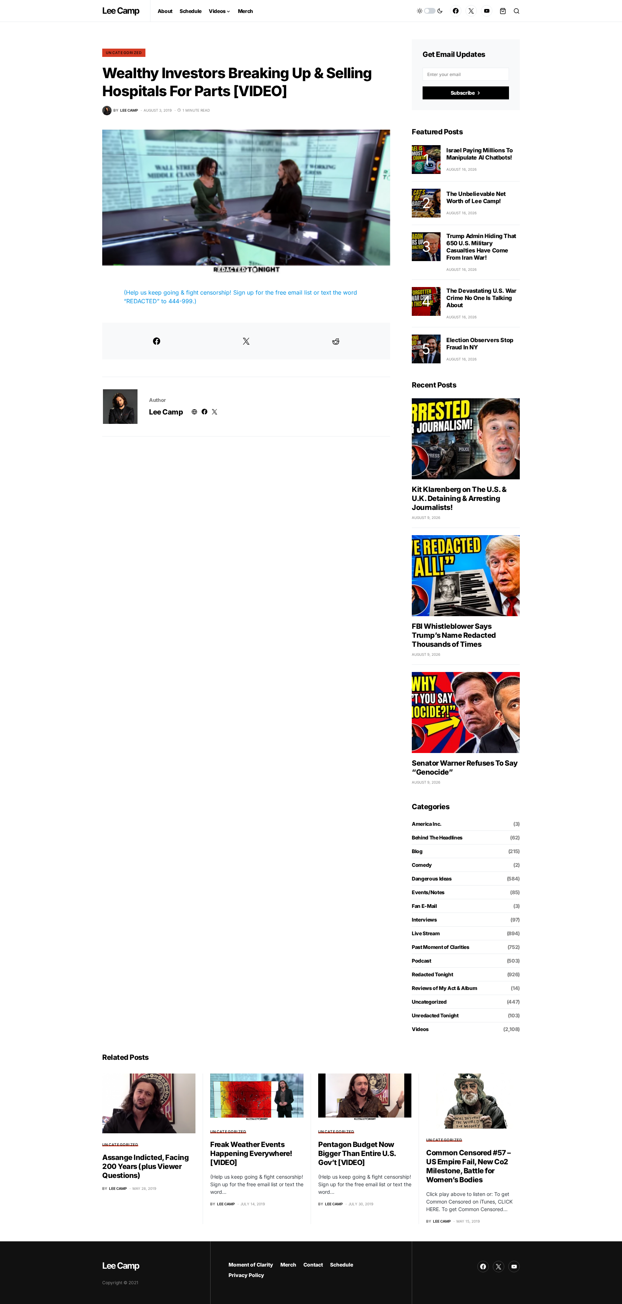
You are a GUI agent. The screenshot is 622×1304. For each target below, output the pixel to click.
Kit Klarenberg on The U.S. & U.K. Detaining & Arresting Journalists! (459, 498)
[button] (430, 11)
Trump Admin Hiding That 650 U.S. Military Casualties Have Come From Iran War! (481, 246)
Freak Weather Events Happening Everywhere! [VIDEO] (251, 1153)
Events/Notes (428, 892)
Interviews (424, 920)
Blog (417, 851)
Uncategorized (124, 52)
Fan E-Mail (424, 906)
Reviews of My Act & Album (444, 988)
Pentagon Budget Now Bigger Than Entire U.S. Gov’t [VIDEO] (357, 1153)
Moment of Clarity (251, 1265)
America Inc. (427, 824)
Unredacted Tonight (435, 1015)
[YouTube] (486, 11)
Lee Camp (120, 10)
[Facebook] (455, 11)
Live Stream (426, 933)
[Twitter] (471, 11)
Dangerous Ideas (432, 878)
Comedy (422, 865)
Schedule (341, 1265)
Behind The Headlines (437, 837)
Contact (313, 1265)
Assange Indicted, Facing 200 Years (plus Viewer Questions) (145, 1166)
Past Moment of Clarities (440, 947)
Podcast (421, 961)
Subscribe (463, 93)
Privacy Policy (246, 1275)
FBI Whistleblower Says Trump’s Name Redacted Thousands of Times (454, 635)
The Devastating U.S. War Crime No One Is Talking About (481, 298)
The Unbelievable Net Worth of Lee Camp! (476, 197)
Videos (420, 1029)
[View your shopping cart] (503, 11)
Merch (288, 1265)
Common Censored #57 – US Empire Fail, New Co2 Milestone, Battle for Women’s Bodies (468, 1166)
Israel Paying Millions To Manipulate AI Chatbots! (479, 154)
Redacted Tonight (432, 974)
